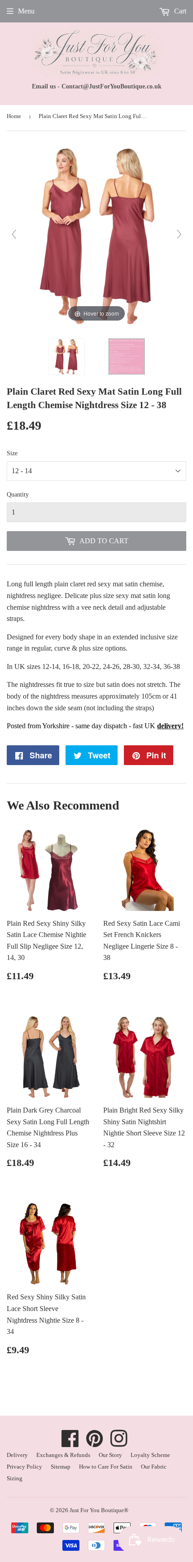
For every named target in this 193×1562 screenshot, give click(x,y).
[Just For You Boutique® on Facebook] (70, 1443)
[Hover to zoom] (96, 234)
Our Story (110, 1455)
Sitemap (60, 1466)
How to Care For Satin (105, 1466)
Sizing (14, 1478)
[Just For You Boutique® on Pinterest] (95, 1443)
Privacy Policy (24, 1466)
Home (14, 116)
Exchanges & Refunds (63, 1455)
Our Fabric (154, 1466)
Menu (26, 11)
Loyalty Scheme (150, 1455)
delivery (169, 726)
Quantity (18, 494)
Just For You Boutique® (99, 1510)
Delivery (17, 1455)
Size (12, 453)
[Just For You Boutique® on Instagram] (119, 1443)
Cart (179, 11)
